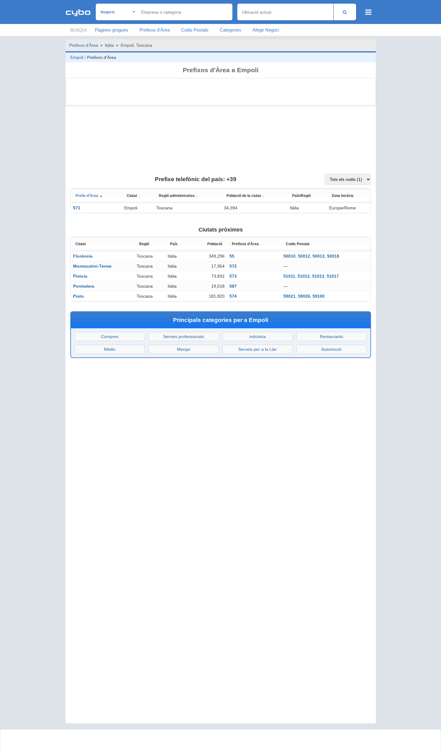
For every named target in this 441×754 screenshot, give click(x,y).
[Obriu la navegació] (368, 12)
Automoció (331, 349)
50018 (333, 256)
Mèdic (109, 349)
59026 (304, 296)
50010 (289, 256)
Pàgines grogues (111, 29)
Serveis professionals (183, 336)
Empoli (76, 57)
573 (233, 276)
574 (233, 296)
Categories (230, 29)
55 (231, 256)
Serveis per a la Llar (257, 349)
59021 (289, 296)
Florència (82, 256)
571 (76, 207)
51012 (304, 276)
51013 (318, 276)
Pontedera (83, 286)
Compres (110, 336)
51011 (289, 276)
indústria (257, 336)
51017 (333, 276)
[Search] (344, 12)
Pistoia (80, 276)
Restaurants (331, 336)
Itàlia (109, 45)
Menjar (183, 349)
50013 (318, 256)
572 (233, 266)
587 (233, 286)
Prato (78, 296)
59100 (318, 296)
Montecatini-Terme (92, 266)
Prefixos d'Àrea (154, 29)
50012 (304, 256)
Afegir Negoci (265, 29)
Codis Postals (195, 29)
